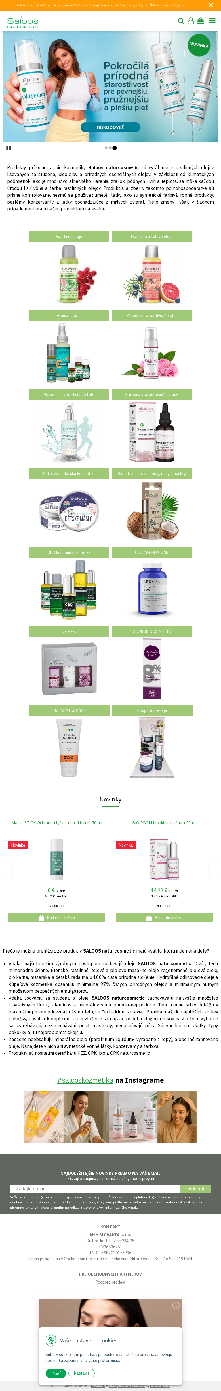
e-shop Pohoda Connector (127, 1386)
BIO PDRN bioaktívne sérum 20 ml (164, 822)
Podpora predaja (110, 1282)
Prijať (56, 1373)
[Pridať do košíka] (56, 917)
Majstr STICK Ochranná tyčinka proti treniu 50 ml (56, 822)
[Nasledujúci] (212, 86)
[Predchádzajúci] (8, 86)
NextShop (98, 1386)
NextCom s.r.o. (160, 1386)
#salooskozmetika (85, 1080)
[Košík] (200, 20)
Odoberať (195, 1188)
